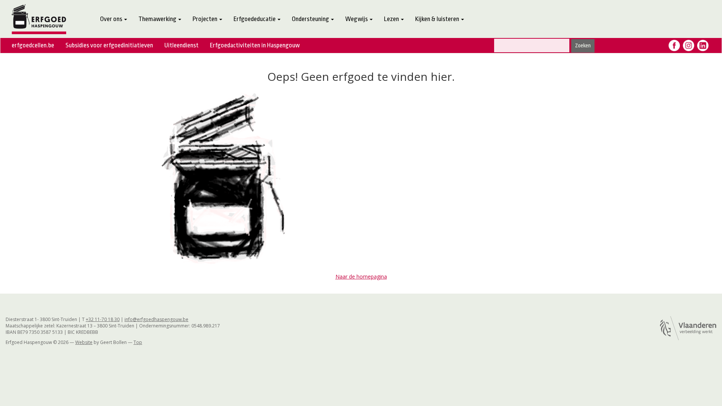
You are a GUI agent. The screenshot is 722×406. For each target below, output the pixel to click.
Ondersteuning (311, 19)
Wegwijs (357, 19)
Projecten (205, 19)
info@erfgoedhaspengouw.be (156, 319)
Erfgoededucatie (255, 19)
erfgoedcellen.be (33, 45)
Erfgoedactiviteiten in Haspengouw (255, 45)
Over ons (111, 19)
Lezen (392, 19)
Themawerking (157, 19)
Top (137, 342)
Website (84, 342)
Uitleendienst (181, 45)
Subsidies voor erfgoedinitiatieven (109, 45)
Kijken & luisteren (437, 19)
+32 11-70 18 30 (103, 319)
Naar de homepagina (361, 276)
